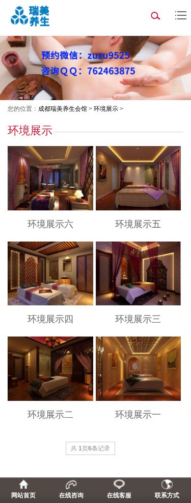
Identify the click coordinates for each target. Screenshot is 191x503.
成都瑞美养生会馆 (62, 108)
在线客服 (119, 495)
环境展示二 (50, 415)
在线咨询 (71, 495)
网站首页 (23, 495)
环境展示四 (50, 319)
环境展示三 (138, 319)
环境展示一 (138, 415)
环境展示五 (138, 224)
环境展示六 (50, 224)
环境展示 (106, 108)
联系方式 (167, 495)
